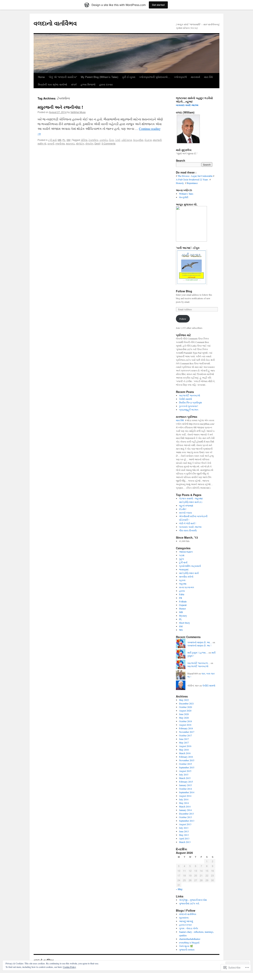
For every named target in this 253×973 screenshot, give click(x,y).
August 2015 (185, 770)
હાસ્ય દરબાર (106, 84)
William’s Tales (186, 193)
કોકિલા (84, 140)
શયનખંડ (70, 143)
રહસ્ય (182, 580)
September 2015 (186, 767)
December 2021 (186, 703)
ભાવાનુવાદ (184, 569)
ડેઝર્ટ (117, 140)
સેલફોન (89, 143)
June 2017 (184, 739)
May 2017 (184, 742)
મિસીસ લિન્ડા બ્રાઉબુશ (190, 402)
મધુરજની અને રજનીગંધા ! (60, 107)
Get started (158, 4)
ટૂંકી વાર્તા (52, 140)
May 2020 (184, 717)
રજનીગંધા (60, 143)
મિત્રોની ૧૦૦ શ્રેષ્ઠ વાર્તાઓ (52, 84)
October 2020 (185, 707)
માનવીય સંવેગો (186, 576)
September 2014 (186, 792)
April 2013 (184, 838)
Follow (182, 318)
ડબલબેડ (103, 140)
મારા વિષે (208, 77)
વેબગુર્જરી (183, 197)
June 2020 (184, 714)
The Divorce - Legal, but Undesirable (195, 175)
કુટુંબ (181, 558)
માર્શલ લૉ (42, 143)
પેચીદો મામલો (185, 398)
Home (41, 77)
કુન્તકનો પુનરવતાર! (188, 406)
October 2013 (185, 817)
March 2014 (185, 806)
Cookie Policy (69, 966)
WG (181, 629)
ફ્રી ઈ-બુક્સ (128, 77)
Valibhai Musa (78, 112)
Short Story (184, 622)
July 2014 (183, 799)
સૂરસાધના (184, 917)
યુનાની (50, 143)
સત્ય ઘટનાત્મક (186, 587)
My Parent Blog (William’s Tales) (99, 77)
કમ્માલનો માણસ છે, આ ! (199, 645)
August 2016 (185, 746)
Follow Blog (184, 291)
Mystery (183, 615)
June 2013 (184, 831)
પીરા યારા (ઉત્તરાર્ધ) (188, 530)
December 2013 (186, 813)
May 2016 (184, 749)
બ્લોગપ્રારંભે (180, 77)
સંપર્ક (74, 84)
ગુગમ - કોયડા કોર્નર (188, 928)
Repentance (192, 183)
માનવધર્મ (195, 77)
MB (59, 140)
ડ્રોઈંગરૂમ (126, 140)
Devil (97, 143)
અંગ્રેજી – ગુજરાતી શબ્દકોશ (193, 899)
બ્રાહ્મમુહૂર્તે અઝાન (188, 409)
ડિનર (111, 140)
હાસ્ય (182, 590)
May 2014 (184, 802)
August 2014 (185, 795)
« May (179, 889)
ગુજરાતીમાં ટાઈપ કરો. (189, 903)
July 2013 (183, 827)
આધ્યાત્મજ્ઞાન (186, 551)
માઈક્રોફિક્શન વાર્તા (189, 573)
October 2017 (185, 735)
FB (180, 597)
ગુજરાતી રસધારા (186, 949)
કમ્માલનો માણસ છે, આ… (199, 642)
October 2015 (185, 763)
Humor (182, 608)
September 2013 (186, 820)
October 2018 (185, 721)
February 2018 (186, 728)
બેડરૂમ (148, 140)
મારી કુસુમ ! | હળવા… (197, 652)
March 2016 (185, 753)
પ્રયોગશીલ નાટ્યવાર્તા (190, 565)
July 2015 (183, 774)
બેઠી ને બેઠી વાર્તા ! (187, 523)
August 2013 (185, 824)
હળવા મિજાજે (88, 84)
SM (68, 140)
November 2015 (186, 760)
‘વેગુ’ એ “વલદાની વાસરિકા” (63, 77)
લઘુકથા (182, 583)
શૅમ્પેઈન (80, 143)
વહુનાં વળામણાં (186, 505)
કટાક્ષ (181, 555)
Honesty (180, 183)
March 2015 (185, 778)
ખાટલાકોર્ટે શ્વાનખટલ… (198, 663)
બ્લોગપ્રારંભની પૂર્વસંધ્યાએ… (154, 77)
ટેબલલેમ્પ (93, 140)
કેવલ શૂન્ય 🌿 (186, 946)
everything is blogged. (189, 942)
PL (63, 140)
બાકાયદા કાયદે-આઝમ (187, 105)
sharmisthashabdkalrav (189, 938)
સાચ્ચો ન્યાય (185, 512)
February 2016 (186, 756)
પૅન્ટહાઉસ (138, 140)
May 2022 (184, 699)
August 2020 (185, 710)
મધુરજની (157, 140)
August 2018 (185, 724)
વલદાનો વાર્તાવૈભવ (55, 23)
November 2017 (186, 731)
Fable (181, 594)
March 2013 (185, 842)
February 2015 (186, 781)
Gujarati (183, 604)
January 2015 (185, 785)
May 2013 (184, 834)
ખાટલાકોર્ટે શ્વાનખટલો (189, 395)
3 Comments (108, 143)
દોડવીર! (182, 509)
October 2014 (185, 788)
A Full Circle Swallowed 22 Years (192, 179)
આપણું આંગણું (186, 921)
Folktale (183, 601)
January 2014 (185, 810)
